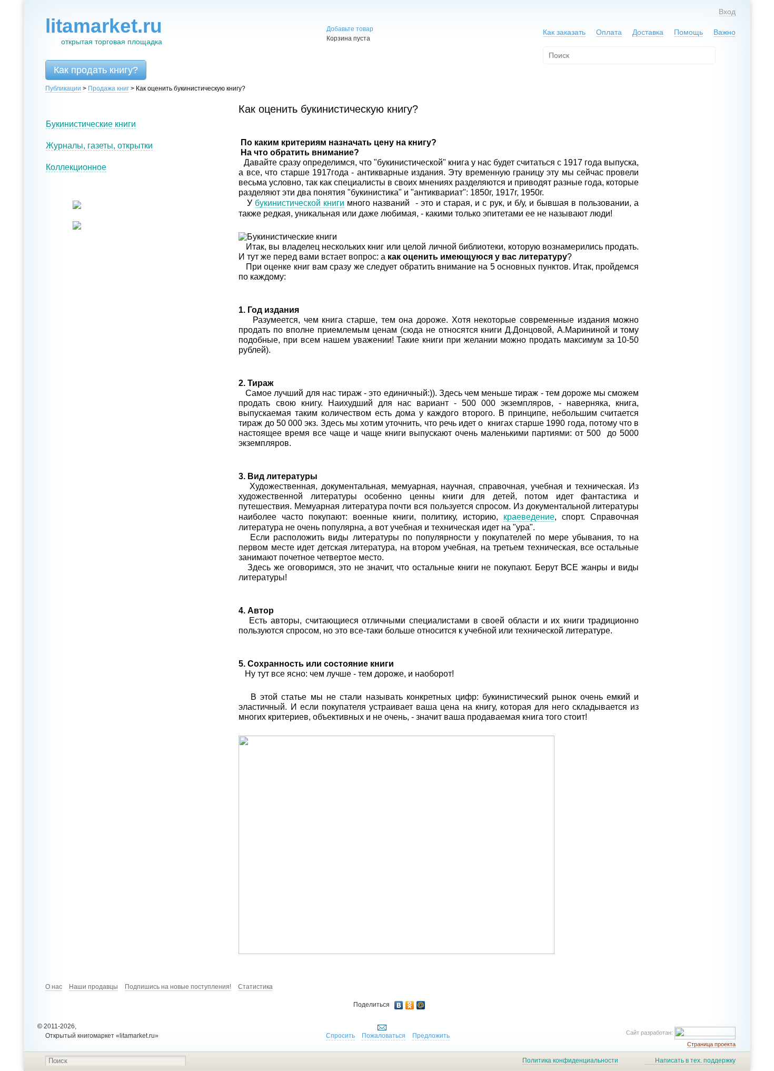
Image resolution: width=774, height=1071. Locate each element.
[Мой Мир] (420, 1005)
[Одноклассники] (409, 1005)
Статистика (255, 986)
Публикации (63, 88)
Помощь (688, 32)
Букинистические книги (91, 124)
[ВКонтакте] (398, 1005)
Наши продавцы (93, 986)
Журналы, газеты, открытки (99, 145)
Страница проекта (711, 1044)
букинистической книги (299, 203)
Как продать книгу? (96, 70)
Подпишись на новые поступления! (178, 986)
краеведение (528, 516)
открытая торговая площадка (103, 31)
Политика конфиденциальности (570, 1060)
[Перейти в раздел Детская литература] (70, 207)
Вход (727, 11)
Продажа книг (108, 88)
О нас (53, 986)
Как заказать (564, 32)
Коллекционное (76, 167)
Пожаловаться (383, 1035)
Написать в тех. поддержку (695, 1060)
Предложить (431, 1035)
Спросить (340, 1035)
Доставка (647, 32)
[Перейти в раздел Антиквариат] (70, 227)
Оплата (609, 32)
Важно (724, 32)
